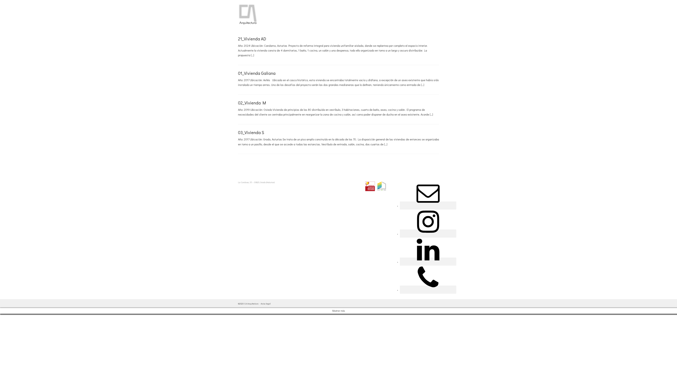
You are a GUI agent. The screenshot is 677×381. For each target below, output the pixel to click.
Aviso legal (266, 303)
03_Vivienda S (251, 132)
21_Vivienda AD (252, 38)
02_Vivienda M (252, 102)
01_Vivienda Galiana (257, 73)
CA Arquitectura (251, 303)
